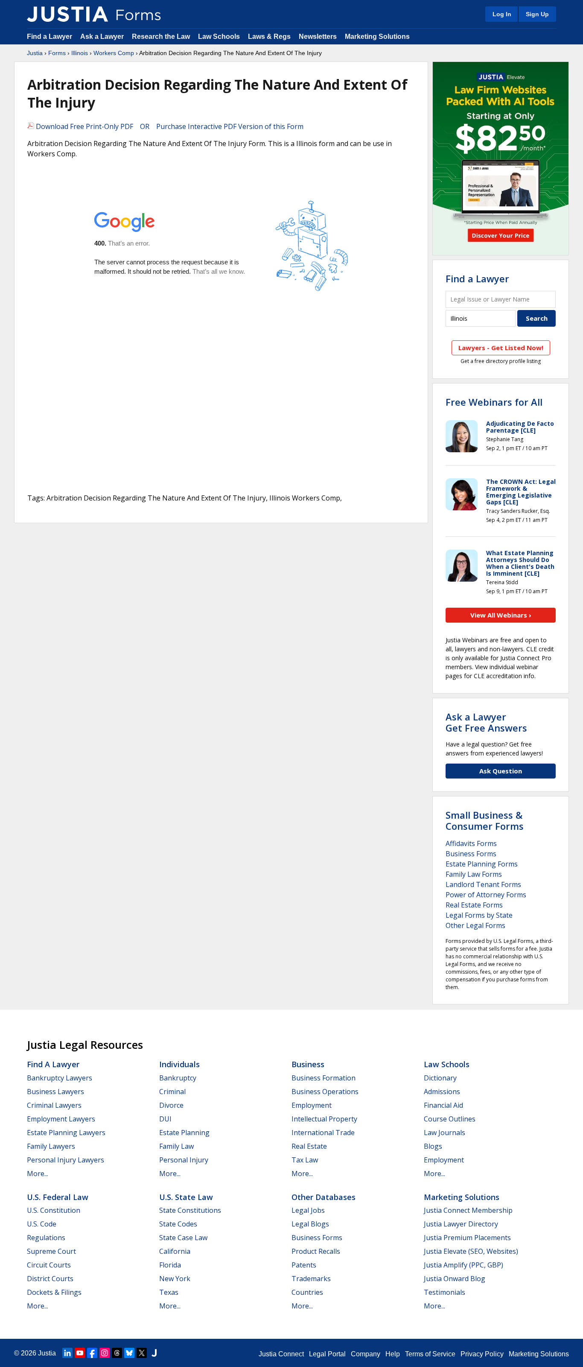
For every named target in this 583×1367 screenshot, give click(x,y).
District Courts (50, 1278)
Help (392, 1354)
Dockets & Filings (54, 1292)
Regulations (46, 1237)
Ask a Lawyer (102, 36)
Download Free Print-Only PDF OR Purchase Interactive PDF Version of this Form (168, 126)
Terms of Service (430, 1354)
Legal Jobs (308, 1210)
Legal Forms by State (479, 915)
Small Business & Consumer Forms (485, 820)
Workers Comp (113, 53)
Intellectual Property (324, 1119)
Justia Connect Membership (468, 1210)
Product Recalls (316, 1251)
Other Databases (324, 1197)
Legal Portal (327, 1354)
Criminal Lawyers (54, 1105)
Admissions (442, 1091)
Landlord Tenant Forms (483, 884)
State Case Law (183, 1237)
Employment (312, 1105)
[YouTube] (80, 1353)
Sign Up (537, 14)
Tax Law (305, 1160)
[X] (142, 1353)
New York (174, 1278)
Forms (57, 53)
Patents (304, 1265)
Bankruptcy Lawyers (59, 1078)
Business (308, 1064)
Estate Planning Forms (482, 864)
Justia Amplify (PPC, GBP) (463, 1265)
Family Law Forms (474, 874)
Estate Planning (184, 1132)
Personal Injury (183, 1160)
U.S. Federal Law (57, 1197)
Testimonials (444, 1292)
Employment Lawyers (61, 1119)
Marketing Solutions (377, 36)
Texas (168, 1292)
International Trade (323, 1132)
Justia (35, 53)
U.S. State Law (186, 1197)
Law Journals (444, 1132)
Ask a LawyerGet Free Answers (486, 722)
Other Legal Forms (475, 925)
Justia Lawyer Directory (461, 1224)
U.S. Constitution (53, 1210)
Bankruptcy (177, 1078)
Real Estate (309, 1146)
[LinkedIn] (67, 1353)
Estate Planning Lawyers (66, 1132)
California (174, 1251)
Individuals (179, 1064)
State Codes (178, 1224)
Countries (307, 1292)
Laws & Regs (269, 36)
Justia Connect (281, 1354)
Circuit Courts (49, 1265)
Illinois (79, 53)
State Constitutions (190, 1210)
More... (37, 1173)
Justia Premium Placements (467, 1237)
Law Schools (219, 36)
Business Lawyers (55, 1091)
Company (365, 1354)
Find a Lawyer (49, 36)
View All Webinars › (500, 615)
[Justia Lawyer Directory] (154, 1353)
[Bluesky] (129, 1353)
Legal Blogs (310, 1224)
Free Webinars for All (494, 401)
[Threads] (117, 1353)
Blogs (433, 1146)
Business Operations (325, 1091)
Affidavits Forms (471, 843)
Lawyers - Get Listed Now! (500, 347)
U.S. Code (41, 1224)
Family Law (176, 1146)
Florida (170, 1265)
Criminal (172, 1091)
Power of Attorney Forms (486, 894)
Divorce (171, 1105)
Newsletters (318, 36)
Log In (502, 14)
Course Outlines (449, 1119)
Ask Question (500, 771)
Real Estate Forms (474, 905)
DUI (165, 1119)
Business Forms (471, 853)
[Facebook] (92, 1353)
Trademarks (311, 1278)
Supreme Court (51, 1251)
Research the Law (161, 36)
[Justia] (67, 14)
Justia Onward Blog (454, 1278)
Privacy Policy (482, 1354)
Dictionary (440, 1078)
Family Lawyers (51, 1146)
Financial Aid (443, 1105)
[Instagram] (104, 1353)
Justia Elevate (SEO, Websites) (471, 1251)
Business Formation (324, 1078)
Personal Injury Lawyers (65, 1160)
